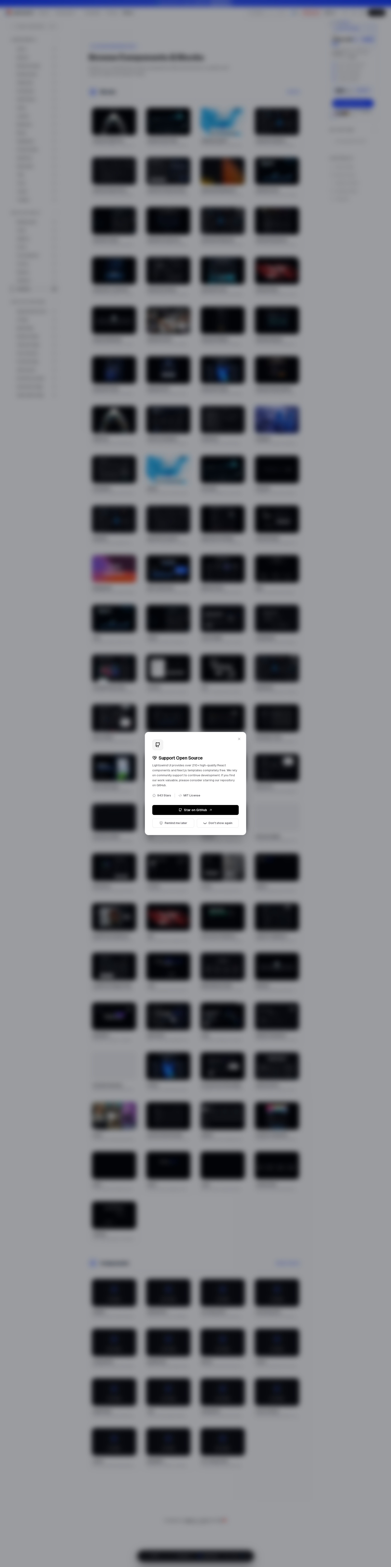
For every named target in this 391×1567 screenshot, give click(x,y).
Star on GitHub (195, 810)
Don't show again (220, 823)
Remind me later (176, 823)
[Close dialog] (239, 739)
